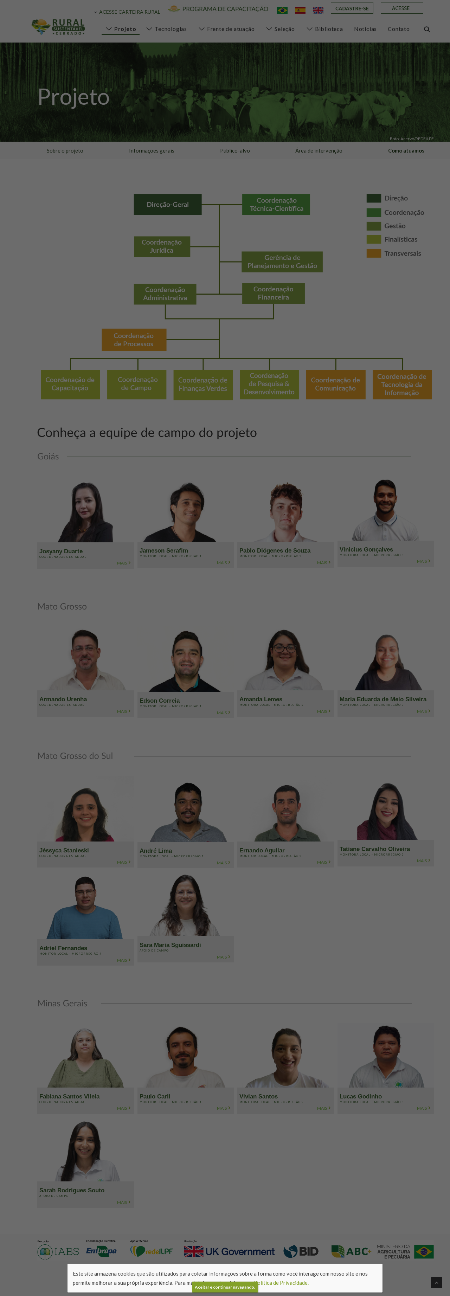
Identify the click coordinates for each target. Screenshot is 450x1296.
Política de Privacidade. (281, 1282)
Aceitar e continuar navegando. (225, 1287)
